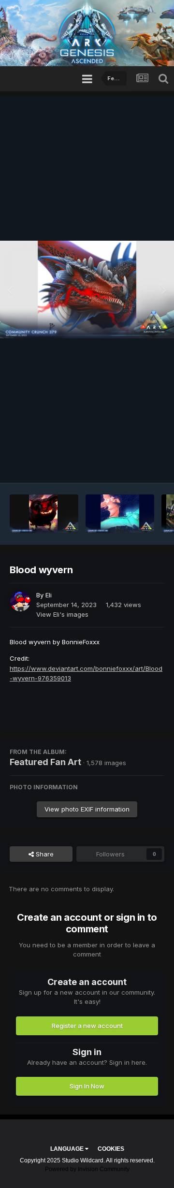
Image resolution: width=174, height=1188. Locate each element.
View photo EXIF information (87, 809)
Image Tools (134, 466)
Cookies (111, 1148)
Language (67, 1148)
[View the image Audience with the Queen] (120, 513)
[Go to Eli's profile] (20, 601)
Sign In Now (87, 1086)
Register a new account (87, 1025)
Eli (48, 595)
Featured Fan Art (45, 762)
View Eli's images (62, 614)
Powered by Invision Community (87, 1169)
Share (44, 854)
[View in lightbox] (87, 290)
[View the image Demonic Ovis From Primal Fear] (44, 513)
